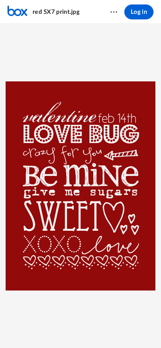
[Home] (17, 12)
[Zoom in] (79, 329)
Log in (139, 12)
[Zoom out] (53, 329)
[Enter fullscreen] (108, 330)
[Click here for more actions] (113, 11)
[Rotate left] (94, 330)
